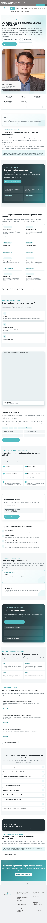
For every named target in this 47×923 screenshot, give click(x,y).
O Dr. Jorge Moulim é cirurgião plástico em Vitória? (14, 767)
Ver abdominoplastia (29, 268)
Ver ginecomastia (6, 284)
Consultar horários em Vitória (11, 516)
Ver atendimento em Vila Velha (9, 593)
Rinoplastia (16, 289)
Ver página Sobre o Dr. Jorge (9, 854)
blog (22, 11)
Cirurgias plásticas (33, 8)
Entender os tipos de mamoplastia (12, 181)
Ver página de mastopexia (7, 252)
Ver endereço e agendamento (9, 580)
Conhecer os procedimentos (26, 44)
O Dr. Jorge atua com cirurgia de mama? (11, 785)
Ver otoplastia (28, 284)
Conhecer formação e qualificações (10, 439)
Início (12, 8)
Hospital (41, 8)
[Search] (46, 5)
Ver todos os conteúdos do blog (10, 742)
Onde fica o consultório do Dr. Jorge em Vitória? (13, 771)
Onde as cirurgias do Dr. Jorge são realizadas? (13, 794)
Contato (27, 11)
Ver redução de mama (29, 252)
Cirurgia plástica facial (27, 289)
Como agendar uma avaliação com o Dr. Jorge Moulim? (15, 808)
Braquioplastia (6, 289)
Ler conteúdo (5, 708)
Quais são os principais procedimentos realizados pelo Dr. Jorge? (17, 776)
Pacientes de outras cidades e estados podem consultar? (15, 804)
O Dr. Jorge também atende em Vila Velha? (12, 799)
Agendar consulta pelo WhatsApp (23, 874)
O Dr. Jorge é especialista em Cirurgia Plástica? (13, 780)
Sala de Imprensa (15, 11)
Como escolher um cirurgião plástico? (11, 790)
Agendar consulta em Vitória (9, 44)
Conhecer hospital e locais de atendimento (14, 621)
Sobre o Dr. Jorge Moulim (21, 8)
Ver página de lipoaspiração (8, 268)
